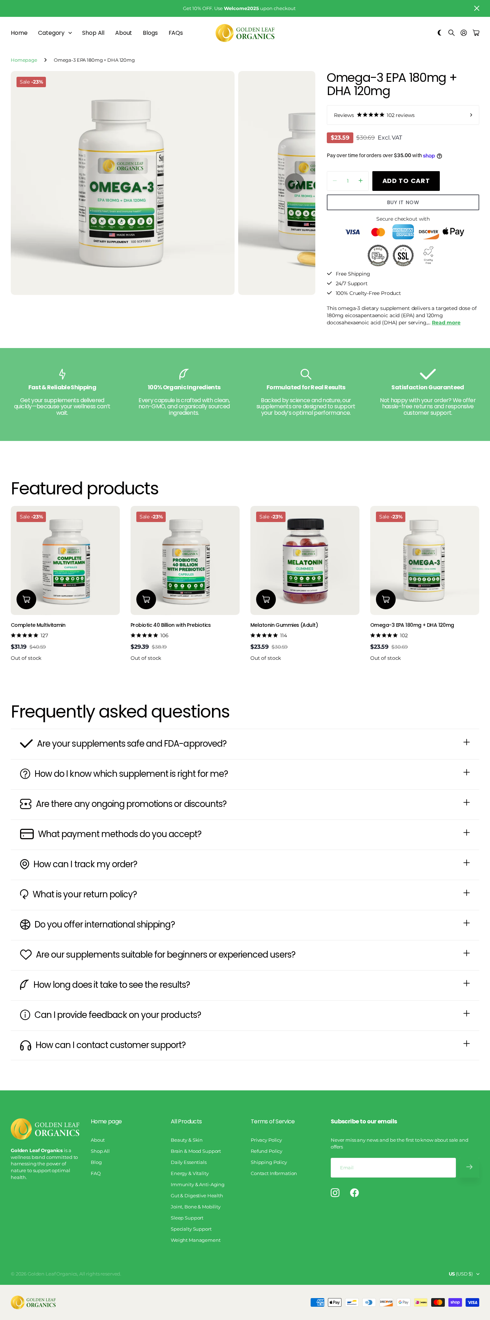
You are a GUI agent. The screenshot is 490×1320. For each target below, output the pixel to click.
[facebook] (354, 1193)
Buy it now (403, 202)
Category (51, 33)
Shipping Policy (269, 1162)
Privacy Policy (266, 1140)
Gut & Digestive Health (197, 1195)
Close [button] (476, 8)
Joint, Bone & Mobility (196, 1206)
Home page (106, 1121)
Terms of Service (273, 1121)
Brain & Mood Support (196, 1151)
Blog (96, 1162)
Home (19, 33)
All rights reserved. (100, 1274)
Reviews (374, 115)
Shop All (93, 33)
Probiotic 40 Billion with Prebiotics (171, 625)
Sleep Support (187, 1218)
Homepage (24, 60)
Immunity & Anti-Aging (198, 1184)
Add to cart (406, 180)
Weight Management (196, 1240)
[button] (295, 183)
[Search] (451, 33)
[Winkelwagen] (476, 33)
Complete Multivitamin (38, 625)
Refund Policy (266, 1151)
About (123, 33)
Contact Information (274, 1173)
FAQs (176, 33)
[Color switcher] (440, 33)
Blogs (150, 33)
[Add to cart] (26, 599)
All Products (186, 1121)
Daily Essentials (189, 1162)
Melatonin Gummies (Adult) (284, 625)
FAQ (96, 1173)
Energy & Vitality (190, 1173)
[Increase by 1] (361, 181)
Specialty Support (191, 1229)
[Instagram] (335, 1193)
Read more (446, 322)
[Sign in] (464, 33)
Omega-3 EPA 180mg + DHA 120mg (412, 625)
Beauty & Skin (187, 1140)
